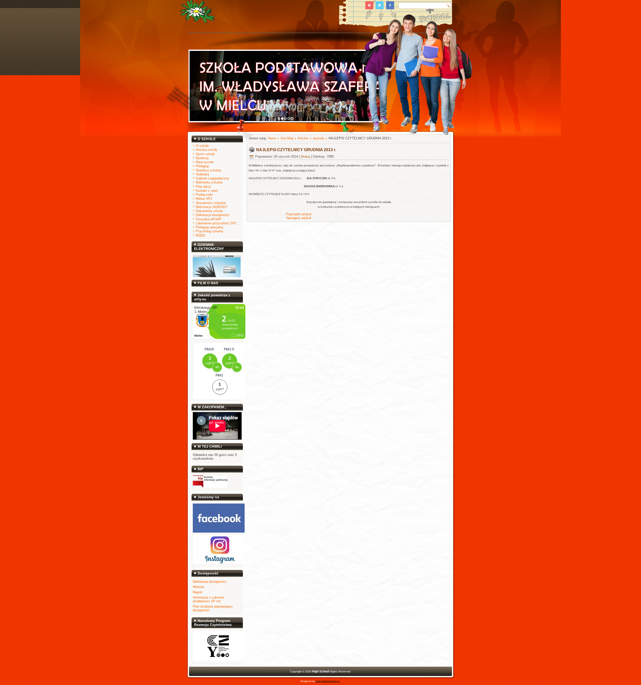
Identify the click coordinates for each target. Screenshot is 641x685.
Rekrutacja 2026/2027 (211, 207)
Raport (197, 592)
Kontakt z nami (207, 190)
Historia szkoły (206, 150)
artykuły (318, 138)
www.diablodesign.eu (328, 681)
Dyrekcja (202, 158)
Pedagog (202, 166)
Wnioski (198, 587)
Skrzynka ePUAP (208, 219)
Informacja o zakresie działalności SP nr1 (208, 599)
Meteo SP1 (204, 199)
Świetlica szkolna (208, 170)
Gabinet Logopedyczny (212, 178)
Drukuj (305, 156)
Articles (302, 138)
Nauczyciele (205, 162)
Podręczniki (204, 195)
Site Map (286, 138)
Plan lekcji (203, 186)
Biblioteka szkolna (209, 182)
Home (272, 138)
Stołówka (202, 174)
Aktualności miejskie (211, 203)
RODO (200, 235)
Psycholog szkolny (209, 231)
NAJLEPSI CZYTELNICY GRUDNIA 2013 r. (296, 150)
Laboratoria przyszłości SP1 (216, 223)
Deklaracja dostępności (213, 215)
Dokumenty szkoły (209, 211)
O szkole (202, 146)
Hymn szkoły (205, 154)
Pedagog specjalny (209, 227)
